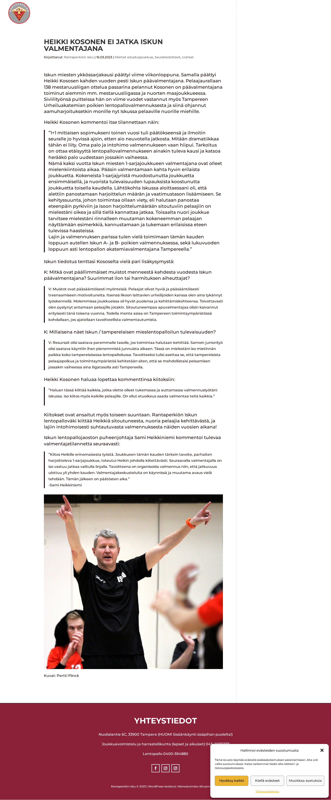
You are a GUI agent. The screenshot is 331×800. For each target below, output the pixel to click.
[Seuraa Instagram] (165, 768)
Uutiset (188, 57)
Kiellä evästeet (267, 780)
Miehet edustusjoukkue (134, 57)
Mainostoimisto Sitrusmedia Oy (198, 786)
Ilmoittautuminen (232, 13)
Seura (133, 13)
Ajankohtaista (186, 13)
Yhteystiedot (272, 13)
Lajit (155, 13)
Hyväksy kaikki (231, 780)
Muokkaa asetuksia (305, 780)
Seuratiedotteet (167, 57)
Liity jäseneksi (308, 13)
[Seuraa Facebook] (156, 768)
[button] (322, 750)
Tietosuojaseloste (267, 791)
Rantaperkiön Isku (79, 57)
